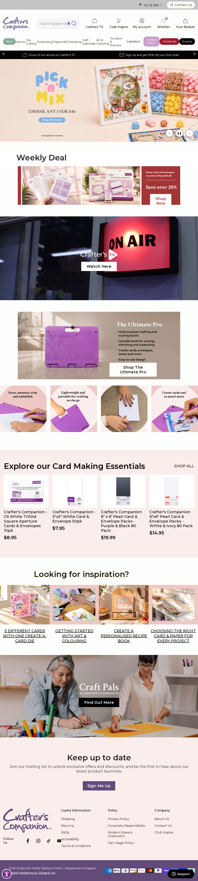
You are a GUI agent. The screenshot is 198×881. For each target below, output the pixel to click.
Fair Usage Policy (121, 843)
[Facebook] (28, 841)
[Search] (74, 23)
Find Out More (99, 702)
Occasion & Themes (116, 42)
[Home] (32, 821)
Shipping (68, 819)
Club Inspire (163, 832)
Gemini (20, 42)
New (9, 41)
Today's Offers (151, 41)
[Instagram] (38, 841)
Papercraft (60, 42)
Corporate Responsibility (126, 826)
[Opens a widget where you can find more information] (180, 874)
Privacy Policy (118, 819)
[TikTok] (49, 841)
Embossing (44, 42)
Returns (67, 826)
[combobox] (57, 23)
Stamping (74, 42)
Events (187, 41)
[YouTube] (59, 841)
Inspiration (133, 41)
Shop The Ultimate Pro (133, 369)
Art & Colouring (102, 41)
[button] (69, 23)
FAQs (65, 832)
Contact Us (183, 5)
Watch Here (99, 266)
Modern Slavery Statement (120, 834)
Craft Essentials (89, 41)
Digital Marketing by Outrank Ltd (32, 873)
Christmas (169, 41)
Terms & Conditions (76, 846)
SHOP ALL (184, 466)
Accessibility (70, 839)
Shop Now (160, 201)
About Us (161, 819)
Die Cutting (31, 41)
